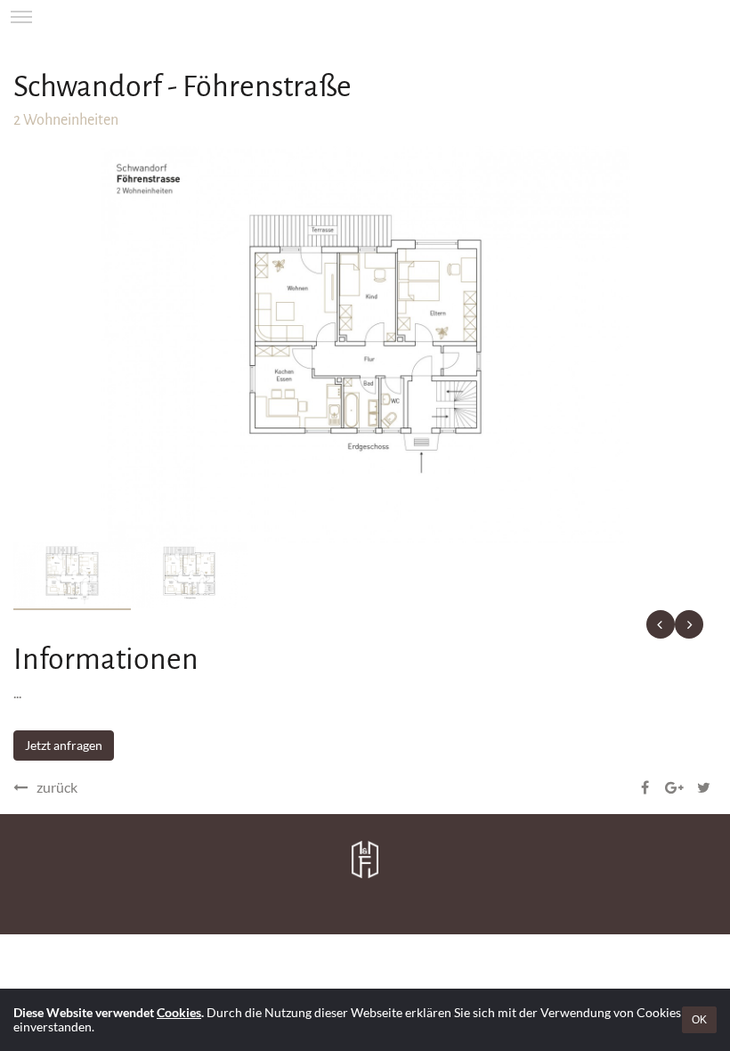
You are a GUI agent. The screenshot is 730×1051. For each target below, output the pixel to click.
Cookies (179, 1012)
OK (699, 1020)
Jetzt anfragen (63, 745)
